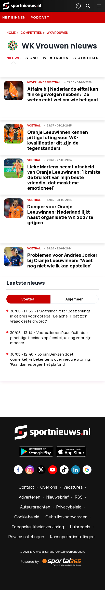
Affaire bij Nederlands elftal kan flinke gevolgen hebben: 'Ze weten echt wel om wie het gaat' (63, 94)
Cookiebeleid (26, 517)
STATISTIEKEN (86, 57)
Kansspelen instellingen (72, 536)
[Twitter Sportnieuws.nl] (41, 470)
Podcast (40, 17)
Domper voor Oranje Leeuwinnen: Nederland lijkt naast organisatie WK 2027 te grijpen (60, 214)
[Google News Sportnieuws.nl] (87, 470)
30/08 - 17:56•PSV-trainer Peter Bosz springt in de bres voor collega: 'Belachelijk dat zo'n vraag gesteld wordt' (50, 316)
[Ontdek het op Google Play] (36, 452)
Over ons (48, 487)
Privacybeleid (68, 507)
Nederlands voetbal (44, 82)
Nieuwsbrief (57, 497)
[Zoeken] (88, 6)
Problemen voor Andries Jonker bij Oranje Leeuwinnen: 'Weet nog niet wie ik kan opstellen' (62, 260)
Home (11, 32)
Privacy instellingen (26, 536)
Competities (31, 32)
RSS (79, 497)
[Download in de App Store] (71, 452)
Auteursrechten (35, 507)
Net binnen (14, 17)
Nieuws (13, 57)
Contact (26, 487)
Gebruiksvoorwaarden (66, 517)
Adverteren (29, 497)
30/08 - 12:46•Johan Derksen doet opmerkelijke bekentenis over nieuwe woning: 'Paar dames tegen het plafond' (50, 359)
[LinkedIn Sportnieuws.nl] (75, 470)
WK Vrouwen (57, 32)
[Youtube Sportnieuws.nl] (52, 470)
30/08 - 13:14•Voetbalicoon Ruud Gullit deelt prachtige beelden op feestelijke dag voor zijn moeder (50, 337)
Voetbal (34, 125)
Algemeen (74, 299)
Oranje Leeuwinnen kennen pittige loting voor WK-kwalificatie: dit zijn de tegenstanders (57, 140)
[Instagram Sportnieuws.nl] (29, 470)
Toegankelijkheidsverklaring (37, 527)
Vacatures (73, 487)
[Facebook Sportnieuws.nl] (18, 470)
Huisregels (80, 527)
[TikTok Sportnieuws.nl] (64, 470)
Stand (31, 57)
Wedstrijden (55, 57)
